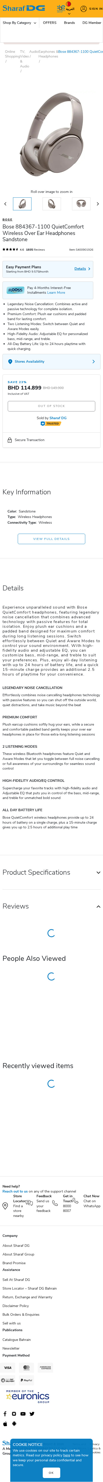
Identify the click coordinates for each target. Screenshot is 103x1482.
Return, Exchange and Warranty (27, 1297)
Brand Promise (14, 1263)
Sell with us (11, 1323)
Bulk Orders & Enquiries (21, 1314)
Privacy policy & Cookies (95, 1448)
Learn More (56, 292)
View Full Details (51, 539)
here (66, 1455)
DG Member (91, 22)
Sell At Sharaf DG (16, 1279)
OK (51, 1473)
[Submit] (59, 8)
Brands (69, 22)
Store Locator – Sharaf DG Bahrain (29, 1288)
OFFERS (49, 22)
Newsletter (11, 1348)
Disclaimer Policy (15, 1306)
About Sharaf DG (16, 1245)
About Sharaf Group (18, 1254)
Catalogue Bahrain (16, 1339)
